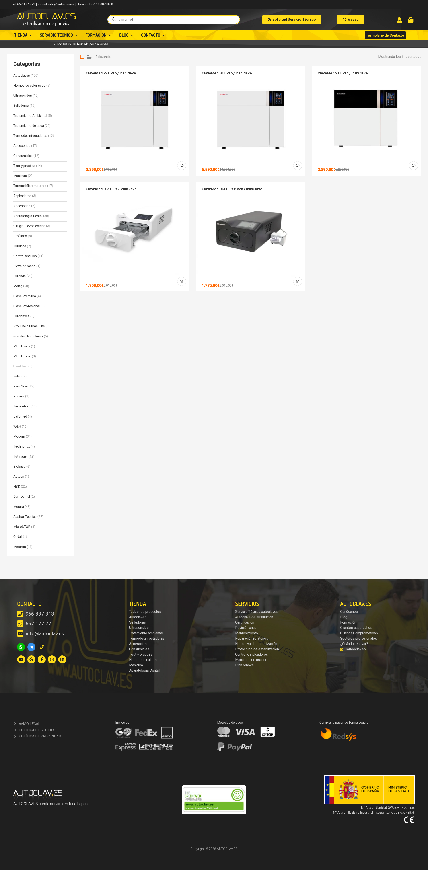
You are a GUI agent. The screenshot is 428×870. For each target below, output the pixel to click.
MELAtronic (22, 356)
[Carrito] (410, 20)
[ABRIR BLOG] (132, 35)
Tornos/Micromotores (29, 186)
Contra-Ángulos (25, 256)
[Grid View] (82, 57)
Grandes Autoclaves (28, 336)
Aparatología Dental (27, 216)
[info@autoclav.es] (20, 633)
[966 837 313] (20, 614)
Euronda (19, 276)
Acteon (18, 476)
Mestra (18, 506)
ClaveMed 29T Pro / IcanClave (111, 73)
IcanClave (20, 386)
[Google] (31, 659)
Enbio (17, 376)
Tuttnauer (20, 456)
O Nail (17, 536)
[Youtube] (21, 659)
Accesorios (21, 145)
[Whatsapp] (21, 647)
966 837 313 (40, 614)
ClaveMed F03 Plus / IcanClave (111, 189)
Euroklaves (21, 316)
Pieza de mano (24, 266)
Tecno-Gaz (21, 406)
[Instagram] (52, 659)
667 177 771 (40, 623)
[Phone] (42, 647)
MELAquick (21, 346)
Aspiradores (22, 196)
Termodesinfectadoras (30, 135)
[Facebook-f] (42, 659)
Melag (17, 286)
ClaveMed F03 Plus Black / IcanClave (232, 189)
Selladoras (21, 105)
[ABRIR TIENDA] (31, 35)
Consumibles (23, 156)
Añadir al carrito (181, 165)
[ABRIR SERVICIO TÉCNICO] (76, 35)
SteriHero (20, 366)
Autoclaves (61, 44)
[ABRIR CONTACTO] (163, 35)
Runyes (18, 396)
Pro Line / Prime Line (29, 326)
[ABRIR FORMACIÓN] (110, 35)
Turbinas (19, 246)
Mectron (19, 547)
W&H (17, 426)
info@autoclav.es (45, 633)
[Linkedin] (62, 659)
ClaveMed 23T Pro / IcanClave (343, 73)
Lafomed (20, 416)
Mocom (19, 436)
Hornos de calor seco (29, 85)
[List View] (89, 57)
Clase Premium (24, 296)
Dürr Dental (21, 496)
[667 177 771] (20, 623)
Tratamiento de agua (28, 125)
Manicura (20, 176)
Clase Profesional (26, 306)
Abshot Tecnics (25, 516)
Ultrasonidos (22, 95)
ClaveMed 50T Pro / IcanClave (227, 73)
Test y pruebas (24, 166)
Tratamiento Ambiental (30, 115)
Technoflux (21, 446)
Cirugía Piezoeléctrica (29, 226)
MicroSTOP (21, 526)
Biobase (19, 466)
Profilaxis (20, 236)
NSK (16, 486)
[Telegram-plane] (31, 647)
